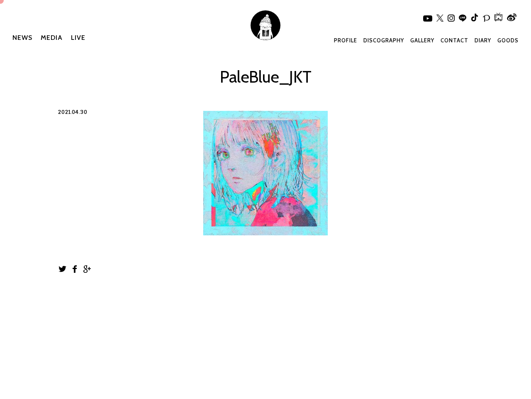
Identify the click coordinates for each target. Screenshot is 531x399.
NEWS (22, 38)
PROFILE (345, 40)
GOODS (508, 40)
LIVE (78, 38)
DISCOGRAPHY (383, 40)
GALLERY (422, 40)
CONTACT (454, 40)
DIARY (483, 40)
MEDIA (52, 38)
